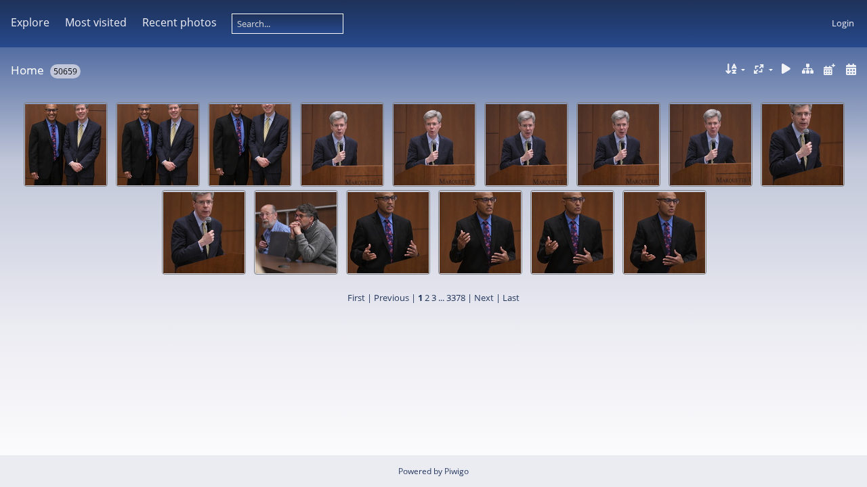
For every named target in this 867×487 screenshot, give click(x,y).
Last (511, 298)
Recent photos (179, 22)
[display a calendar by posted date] (829, 69)
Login (843, 23)
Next (484, 298)
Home (27, 70)
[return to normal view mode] (808, 69)
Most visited (96, 22)
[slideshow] (786, 69)
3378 (455, 298)
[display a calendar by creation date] (851, 69)
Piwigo (456, 471)
